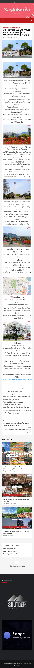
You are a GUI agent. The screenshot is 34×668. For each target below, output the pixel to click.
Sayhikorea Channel (22, 407)
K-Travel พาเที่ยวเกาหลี (8, 27)
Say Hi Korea (7, 37)
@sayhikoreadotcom (17, 566)
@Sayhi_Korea (14, 400)
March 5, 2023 (14, 471)
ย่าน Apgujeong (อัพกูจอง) (20, 527)
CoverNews (26, 663)
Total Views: (7, 548)
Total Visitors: (7, 551)
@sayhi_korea (16, 404)
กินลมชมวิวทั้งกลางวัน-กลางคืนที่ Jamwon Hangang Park (18, 430)
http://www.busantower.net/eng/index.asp (18, 380)
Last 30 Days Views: (9, 546)
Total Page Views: (9, 554)
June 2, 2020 (15, 37)
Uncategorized (18, 494)
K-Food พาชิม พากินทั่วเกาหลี (10, 462)
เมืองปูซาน (17, 27)
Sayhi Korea (21, 402)
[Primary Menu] (3, 20)
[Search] (31, 20)
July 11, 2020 (13, 503)
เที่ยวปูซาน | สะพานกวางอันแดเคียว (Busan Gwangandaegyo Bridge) (16, 423)
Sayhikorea (17, 9)
